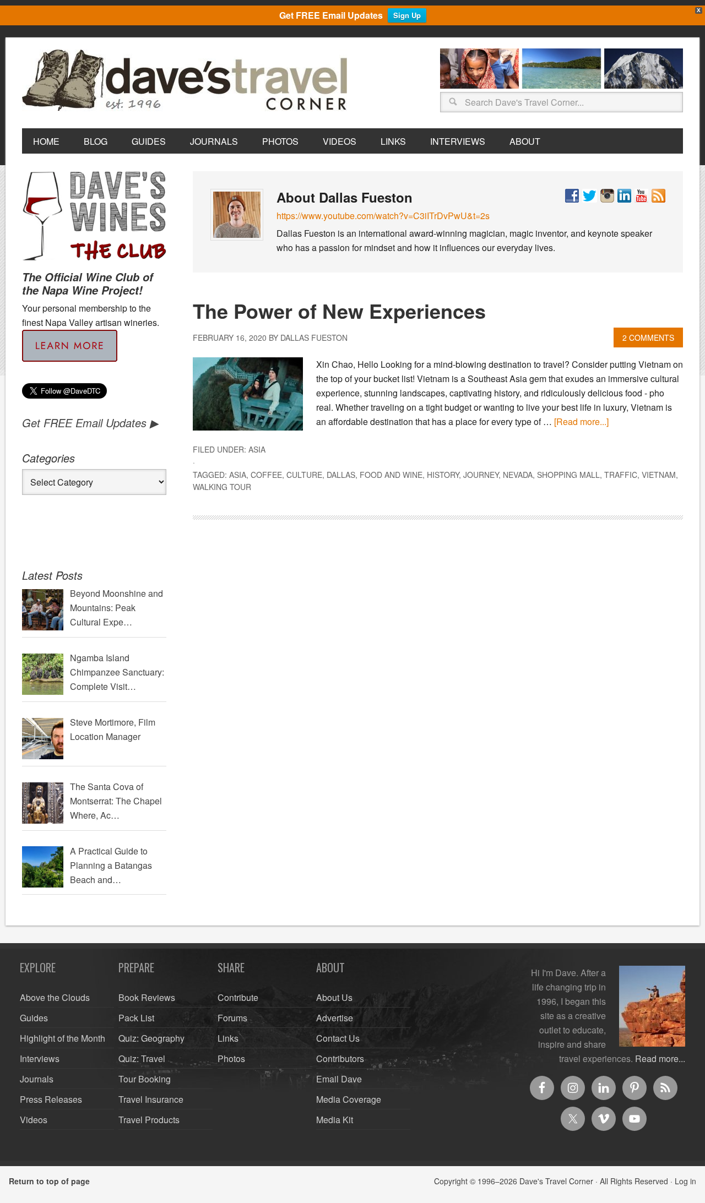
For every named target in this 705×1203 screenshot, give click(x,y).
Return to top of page (49, 1180)
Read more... (660, 1058)
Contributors (340, 1058)
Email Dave (339, 1079)
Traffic (620, 474)
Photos (231, 1058)
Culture (304, 474)
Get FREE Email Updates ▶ (90, 423)
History (443, 474)
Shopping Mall (568, 474)
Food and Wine (391, 474)
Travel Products (149, 1119)
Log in (685, 1180)
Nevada (518, 474)
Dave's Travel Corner (187, 81)
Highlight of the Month (62, 1038)
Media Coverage (348, 1099)
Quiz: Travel (141, 1058)
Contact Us (338, 1038)
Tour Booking (144, 1079)
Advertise (334, 1017)
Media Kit (334, 1119)
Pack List (136, 1017)
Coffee (266, 474)
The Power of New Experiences (339, 310)
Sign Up (407, 15)
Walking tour (222, 486)
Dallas (341, 474)
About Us (334, 997)
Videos (33, 1119)
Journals (36, 1079)
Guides (34, 1017)
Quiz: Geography (151, 1038)
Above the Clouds (55, 997)
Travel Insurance (150, 1099)
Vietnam (659, 474)
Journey (480, 474)
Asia (256, 449)
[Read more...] (581, 421)
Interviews (39, 1058)
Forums (232, 1017)
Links (228, 1038)
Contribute (238, 997)
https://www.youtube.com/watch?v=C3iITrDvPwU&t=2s (383, 215)
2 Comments (648, 337)
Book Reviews (146, 997)
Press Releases (51, 1099)
